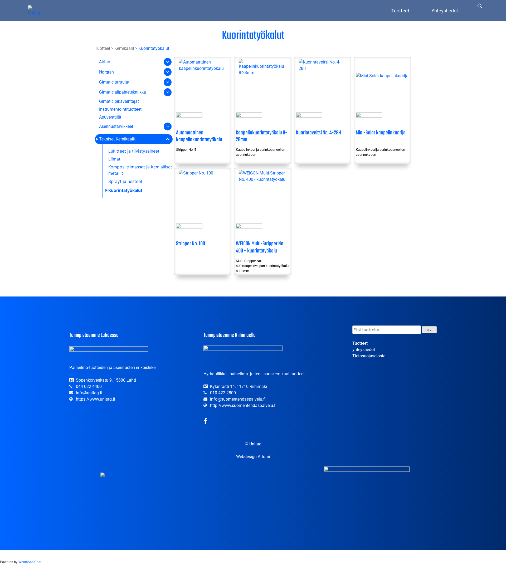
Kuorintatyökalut (125, 190)
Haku (429, 330)
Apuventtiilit (110, 117)
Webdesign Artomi (253, 456)
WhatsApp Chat (29, 562)
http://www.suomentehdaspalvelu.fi (243, 405)
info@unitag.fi (89, 392)
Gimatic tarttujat (114, 82)
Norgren (106, 72)
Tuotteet (400, 10)
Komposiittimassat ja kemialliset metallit (140, 170)
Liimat (114, 159)
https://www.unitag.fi (95, 399)
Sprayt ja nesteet (125, 181)
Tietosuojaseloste (368, 355)
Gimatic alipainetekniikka (122, 92)
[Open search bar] (480, 6)
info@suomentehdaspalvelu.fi (238, 399)
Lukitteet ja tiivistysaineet (133, 151)
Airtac (104, 61)
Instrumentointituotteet (120, 109)
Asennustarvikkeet (116, 126)
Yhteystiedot (444, 10)
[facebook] (205, 421)
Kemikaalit (124, 48)
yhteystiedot (363, 349)
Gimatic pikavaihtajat (119, 101)
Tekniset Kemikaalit (117, 139)
